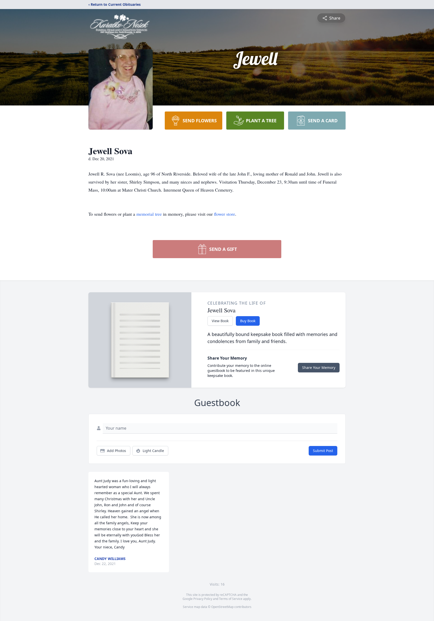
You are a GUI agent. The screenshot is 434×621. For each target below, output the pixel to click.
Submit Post (323, 450)
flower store (224, 214)
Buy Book (247, 320)
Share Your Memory (318, 367)
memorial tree (149, 214)
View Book (220, 320)
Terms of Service (230, 599)
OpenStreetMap (222, 607)
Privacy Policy (202, 599)
